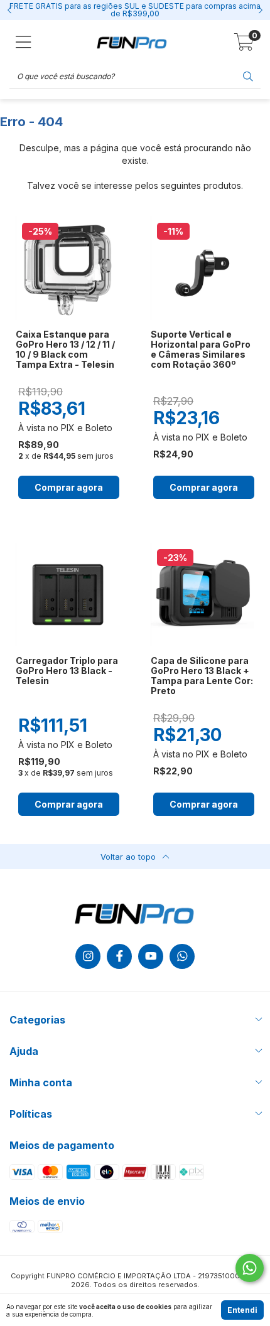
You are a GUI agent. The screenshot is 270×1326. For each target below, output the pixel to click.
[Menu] (23, 42)
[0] (244, 45)
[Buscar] (248, 75)
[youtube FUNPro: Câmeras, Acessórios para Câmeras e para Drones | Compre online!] (150, 956)
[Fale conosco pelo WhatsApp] (249, 1268)
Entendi (242, 1310)
